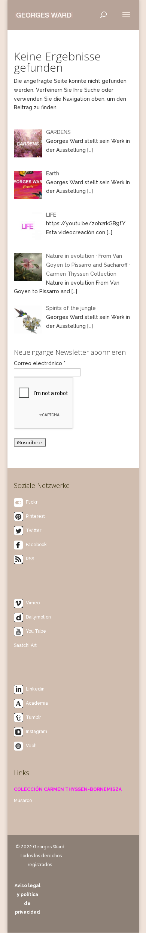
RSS (30, 558)
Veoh (31, 745)
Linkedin (35, 689)
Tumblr (33, 717)
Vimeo (33, 602)
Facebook (36, 544)
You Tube (36, 631)
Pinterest (35, 516)
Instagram (36, 731)
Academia (37, 703)
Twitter (33, 530)
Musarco (23, 800)
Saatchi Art (25, 645)
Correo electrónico (40, 363)
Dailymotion (38, 617)
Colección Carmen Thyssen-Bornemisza (68, 789)
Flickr (31, 502)
